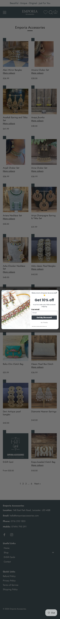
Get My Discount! (44, 317)
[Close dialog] (56, 292)
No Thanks (44, 322)
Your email (35, 309)
